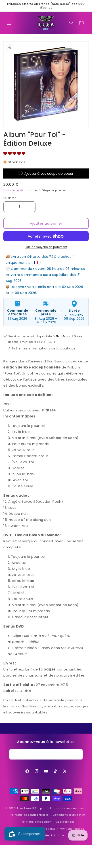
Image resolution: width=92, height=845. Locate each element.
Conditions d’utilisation (69, 815)
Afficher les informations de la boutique (42, 348)
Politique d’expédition (36, 822)
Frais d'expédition (14, 190)
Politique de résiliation (48, 835)
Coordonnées (65, 822)
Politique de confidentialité (29, 815)
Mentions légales (72, 828)
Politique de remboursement (66, 808)
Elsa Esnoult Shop (29, 808)
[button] (9, 23)
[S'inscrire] (78, 754)
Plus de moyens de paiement (46, 247)
